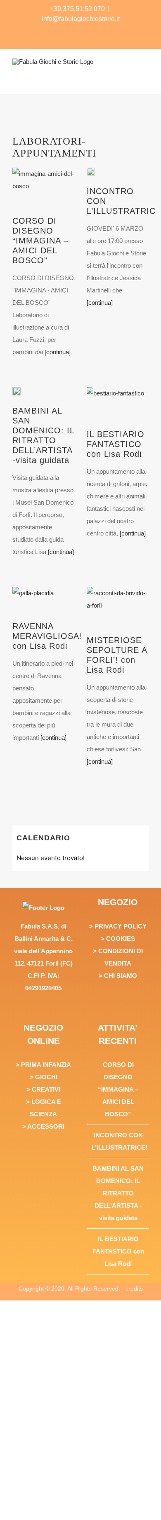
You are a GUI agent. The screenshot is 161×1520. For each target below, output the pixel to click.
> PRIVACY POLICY (118, 926)
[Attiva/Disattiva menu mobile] (145, 79)
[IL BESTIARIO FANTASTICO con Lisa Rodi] (115, 405)
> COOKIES (118, 938)
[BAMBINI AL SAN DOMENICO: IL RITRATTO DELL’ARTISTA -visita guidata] (16, 391)
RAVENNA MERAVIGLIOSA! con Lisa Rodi (47, 636)
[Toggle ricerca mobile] (130, 79)
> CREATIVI (43, 1089)
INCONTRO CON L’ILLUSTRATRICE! (118, 1141)
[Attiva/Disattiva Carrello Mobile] (115, 79)
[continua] (57, 351)
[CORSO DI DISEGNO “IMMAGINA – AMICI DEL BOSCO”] (43, 189)
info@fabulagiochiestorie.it (81, 18)
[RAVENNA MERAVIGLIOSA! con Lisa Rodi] (33, 601)
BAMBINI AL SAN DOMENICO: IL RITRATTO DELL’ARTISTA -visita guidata (118, 1193)
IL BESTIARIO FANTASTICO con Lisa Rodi (115, 444)
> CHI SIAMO (118, 975)
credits (134, 1288)
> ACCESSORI (43, 1126)
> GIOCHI (43, 1076)
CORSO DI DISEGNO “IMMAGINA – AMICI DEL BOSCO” (40, 240)
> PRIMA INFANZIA (43, 1064)
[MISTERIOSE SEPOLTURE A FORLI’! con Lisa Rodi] (118, 608)
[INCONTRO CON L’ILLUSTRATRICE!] (91, 172)
